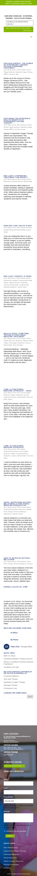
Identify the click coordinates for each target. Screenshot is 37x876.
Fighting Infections (14, 282)
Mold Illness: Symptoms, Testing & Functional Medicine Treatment (16, 335)
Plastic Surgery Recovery (13, 861)
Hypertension (8, 514)
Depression (7, 181)
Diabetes (29, 509)
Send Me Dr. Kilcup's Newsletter (16, 831)
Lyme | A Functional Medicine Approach (14, 446)
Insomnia (12, 74)
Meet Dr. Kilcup (9, 656)
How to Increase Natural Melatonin (17, 558)
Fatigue (6, 282)
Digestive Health (28, 340)
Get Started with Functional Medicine (18, 29)
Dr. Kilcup (8, 70)
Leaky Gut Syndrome (10, 397)
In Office (14, 633)
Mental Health (28, 181)
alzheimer (24, 125)
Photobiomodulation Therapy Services (18, 659)
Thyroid (19, 287)
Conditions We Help (11, 667)
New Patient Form (10, 848)
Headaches (24, 282)
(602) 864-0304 (8, 755)
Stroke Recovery (10, 858)
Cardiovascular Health (25, 280)
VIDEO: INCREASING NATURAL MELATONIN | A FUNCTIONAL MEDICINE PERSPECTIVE (18, 504)
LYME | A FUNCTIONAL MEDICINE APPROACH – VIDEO (17, 390)
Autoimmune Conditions (11, 280)
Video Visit (21, 647)
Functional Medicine (22, 453)
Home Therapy (8, 511)
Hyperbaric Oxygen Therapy (14, 682)
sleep (17, 74)
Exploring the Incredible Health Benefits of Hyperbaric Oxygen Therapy (17, 121)
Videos (6, 232)
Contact (7, 868)
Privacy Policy (26, 874)
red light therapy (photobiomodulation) (15, 230)
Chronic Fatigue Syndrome (12, 127)
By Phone (14, 640)
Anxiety (24, 179)
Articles (23, 70)
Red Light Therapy (11, 679)
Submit (9, 836)
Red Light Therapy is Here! (18, 276)
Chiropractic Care (10, 688)
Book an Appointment (13, 766)
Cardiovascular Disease (11, 451)
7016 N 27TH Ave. (9, 740)
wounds (23, 129)
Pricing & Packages (11, 864)
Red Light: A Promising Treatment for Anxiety (16, 176)
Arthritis (23, 278)
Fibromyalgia (13, 343)
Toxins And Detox (18, 345)
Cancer (28, 561)
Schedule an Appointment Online (17, 23)
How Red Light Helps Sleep (18, 226)
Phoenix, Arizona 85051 (11, 742)
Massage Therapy (10, 685)
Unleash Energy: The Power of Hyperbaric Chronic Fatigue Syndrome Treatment (18, 66)
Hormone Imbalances (19, 511)
